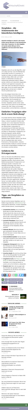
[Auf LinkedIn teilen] (7, 275)
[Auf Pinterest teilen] (9, 275)
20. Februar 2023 (7, 37)
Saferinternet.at (19, 203)
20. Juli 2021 (13, 318)
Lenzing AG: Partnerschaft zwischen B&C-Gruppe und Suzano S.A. (16, 308)
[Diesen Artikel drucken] (14, 275)
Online (5, 282)
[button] (26, 12)
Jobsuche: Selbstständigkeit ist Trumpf (17, 315)
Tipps (20, 282)
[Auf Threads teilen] (25, 275)
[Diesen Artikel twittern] (5, 275)
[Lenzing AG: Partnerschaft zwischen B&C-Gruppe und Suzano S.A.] (5, 308)
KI (6, 279)
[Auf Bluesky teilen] (23, 275)
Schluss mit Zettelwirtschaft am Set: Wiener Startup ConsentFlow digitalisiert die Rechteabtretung (13, 349)
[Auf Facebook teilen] (3, 275)
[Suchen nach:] (14, 16)
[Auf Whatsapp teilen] (16, 275)
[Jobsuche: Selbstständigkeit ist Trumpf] (5, 316)
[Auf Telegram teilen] (20, 275)
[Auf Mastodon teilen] (18, 275)
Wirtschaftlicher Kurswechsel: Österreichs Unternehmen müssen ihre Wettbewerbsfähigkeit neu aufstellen (12, 363)
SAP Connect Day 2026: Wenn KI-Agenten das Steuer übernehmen (17, 324)
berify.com (6, 260)
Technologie (12, 282)
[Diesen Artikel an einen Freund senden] (11, 275)
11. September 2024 (15, 311)
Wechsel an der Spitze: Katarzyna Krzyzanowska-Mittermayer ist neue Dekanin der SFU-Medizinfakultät (13, 395)
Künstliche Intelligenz (15, 279)
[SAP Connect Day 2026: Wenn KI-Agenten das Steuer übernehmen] (5, 324)
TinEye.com (19, 258)
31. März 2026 (14, 327)
